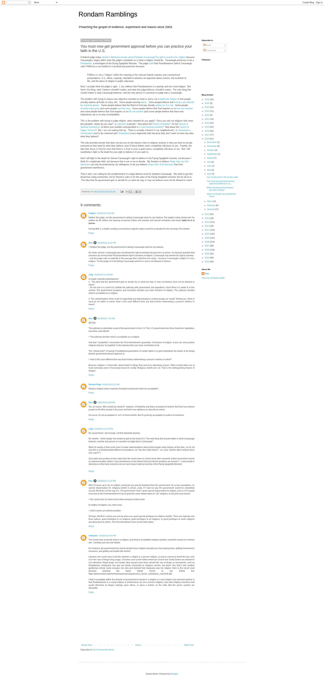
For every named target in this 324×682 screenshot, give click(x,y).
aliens (144, 102)
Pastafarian (86, 63)
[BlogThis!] (130, 191)
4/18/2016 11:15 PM (107, 481)
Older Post (189, 645)
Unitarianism (124, 133)
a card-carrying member (150, 127)
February (211, 205)
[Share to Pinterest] (140, 191)
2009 (207, 238)
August (210, 158)
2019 (207, 127)
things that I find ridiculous (160, 164)
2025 (207, 103)
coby (91, 275)
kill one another (136, 111)
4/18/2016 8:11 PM (110, 384)
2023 (207, 111)
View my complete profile (213, 278)
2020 (207, 123)
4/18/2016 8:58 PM (106, 402)
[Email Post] (121, 192)
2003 (207, 261)
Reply (91, 233)
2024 (207, 107)
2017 (207, 135)
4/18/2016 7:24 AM (106, 318)
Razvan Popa (95, 384)
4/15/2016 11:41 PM (107, 243)
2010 (207, 234)
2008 (207, 242)
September (212, 154)
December (212, 142)
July (209, 162)
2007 (207, 246)
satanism (121, 124)
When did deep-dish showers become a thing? (220, 188)
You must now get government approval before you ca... (220, 182)
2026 (207, 99)
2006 (207, 250)
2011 (207, 230)
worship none (123, 108)
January (211, 209)
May (209, 170)
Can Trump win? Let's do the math (222, 177)
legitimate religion (168, 99)
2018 (207, 131)
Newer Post (86, 645)
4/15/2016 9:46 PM (105, 213)
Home (138, 645)
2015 (207, 214)
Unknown (93, 535)
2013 (207, 222)
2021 (207, 119)
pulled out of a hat (164, 105)
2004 (207, 258)
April (209, 174)
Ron (90, 243)
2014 (207, 218)
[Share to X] (133, 191)
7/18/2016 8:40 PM (107, 535)
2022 (207, 115)
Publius (92, 213)
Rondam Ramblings (107, 14)
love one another (185, 108)
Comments (211, 50)
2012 (207, 226)
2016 (207, 139)
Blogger (174, 674)
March (210, 201)
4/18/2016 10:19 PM (103, 429)
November (212, 146)
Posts (208, 45)
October (211, 150)
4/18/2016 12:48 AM (103, 275)
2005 (207, 253)
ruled (151, 63)
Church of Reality (160, 124)
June (209, 166)
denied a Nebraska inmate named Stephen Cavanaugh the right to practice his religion (144, 57)
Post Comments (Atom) (103, 650)
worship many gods (89, 108)
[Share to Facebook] (137, 191)
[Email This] (127, 191)
